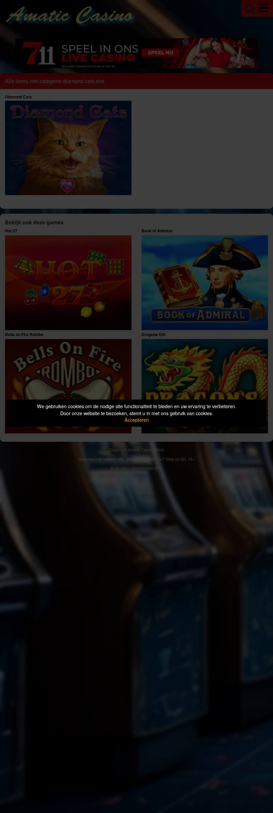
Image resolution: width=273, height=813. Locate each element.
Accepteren (137, 419)
